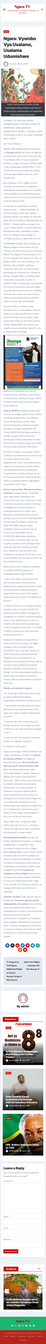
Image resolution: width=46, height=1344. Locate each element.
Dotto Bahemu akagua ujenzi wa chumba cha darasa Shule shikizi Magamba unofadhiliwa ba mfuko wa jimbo (22, 1305)
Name (5, 1216)
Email (5, 1228)
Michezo (23, 1340)
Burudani (32, 1336)
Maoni (9, 1278)
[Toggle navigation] (4, 9)
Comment (8, 1181)
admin (25, 1006)
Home (6, 1336)
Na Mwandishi (14, 1060)
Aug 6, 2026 (26, 1151)
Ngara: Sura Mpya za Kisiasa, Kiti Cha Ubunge (31, 966)
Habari (6, 31)
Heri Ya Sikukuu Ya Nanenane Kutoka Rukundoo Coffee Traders (22, 1054)
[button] (39, 1291)
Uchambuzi (21, 1336)
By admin (13, 64)
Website (6, 1239)
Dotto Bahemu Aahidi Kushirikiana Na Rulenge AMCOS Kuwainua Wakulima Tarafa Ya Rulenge (21, 1101)
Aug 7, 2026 (26, 1060)
